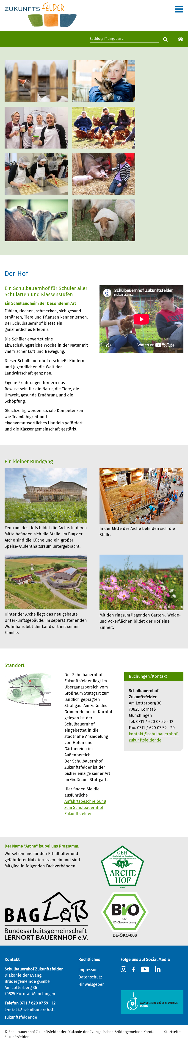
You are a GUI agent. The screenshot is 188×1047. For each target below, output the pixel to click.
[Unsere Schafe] (103, 238)
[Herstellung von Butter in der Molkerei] (36, 145)
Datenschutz (90, 977)
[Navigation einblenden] (178, 10)
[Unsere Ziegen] (36, 238)
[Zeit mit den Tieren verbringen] (103, 99)
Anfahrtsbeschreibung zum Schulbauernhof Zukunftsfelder (85, 807)
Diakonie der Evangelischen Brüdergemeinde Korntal (111, 1032)
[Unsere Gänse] (36, 99)
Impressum (88, 969)
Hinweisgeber (91, 984)
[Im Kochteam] (36, 191)
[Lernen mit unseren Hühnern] (103, 145)
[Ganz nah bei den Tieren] (103, 191)
